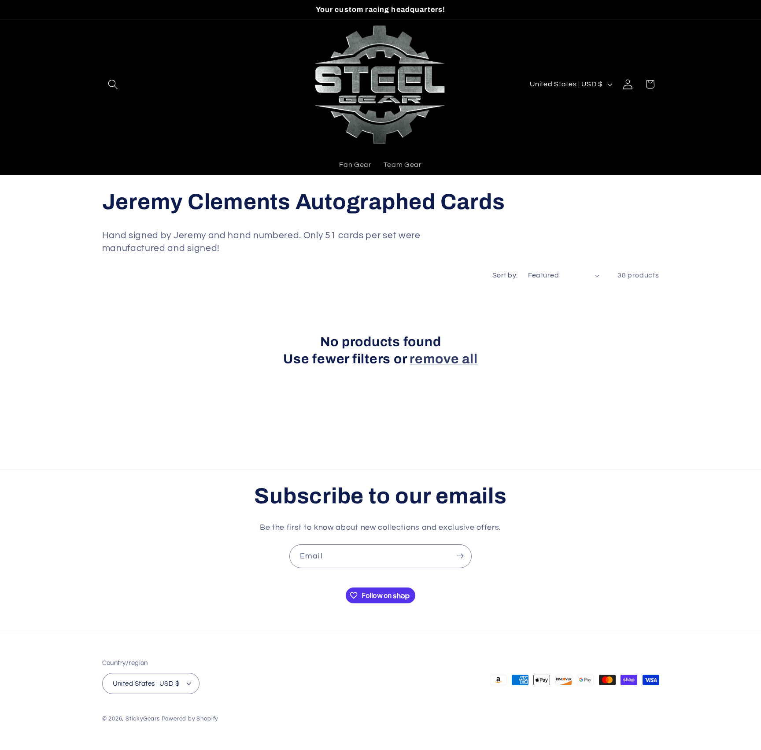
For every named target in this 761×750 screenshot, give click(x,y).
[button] (113, 84)
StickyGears (143, 719)
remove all (444, 359)
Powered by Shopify (190, 719)
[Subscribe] (460, 556)
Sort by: (505, 275)
